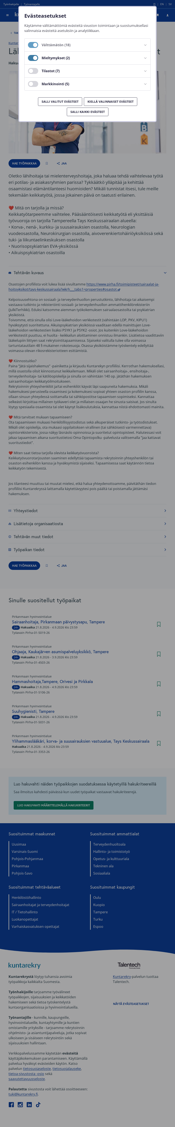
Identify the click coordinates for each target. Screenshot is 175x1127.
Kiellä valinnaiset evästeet (111, 101)
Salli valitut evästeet (60, 101)
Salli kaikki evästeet (87, 112)
